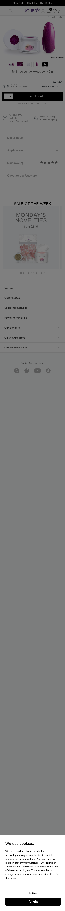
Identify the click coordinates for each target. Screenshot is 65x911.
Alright (33, 901)
